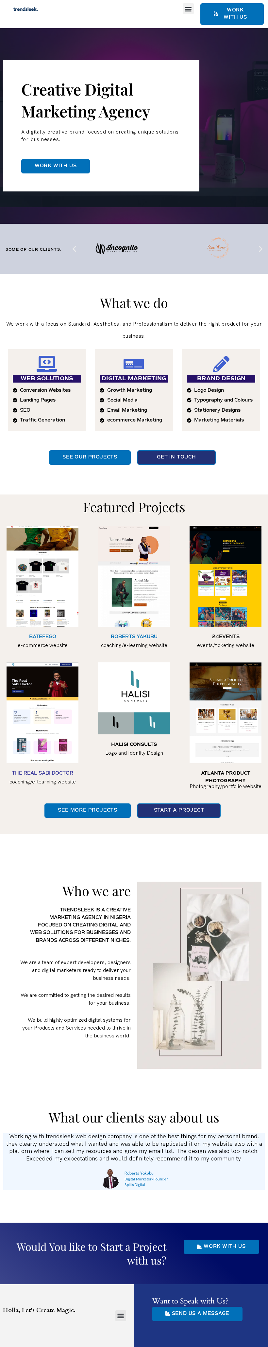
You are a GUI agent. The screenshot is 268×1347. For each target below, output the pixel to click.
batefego (42, 637)
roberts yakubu (134, 637)
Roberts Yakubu (139, 1173)
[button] (188, 8)
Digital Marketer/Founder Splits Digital (146, 1182)
